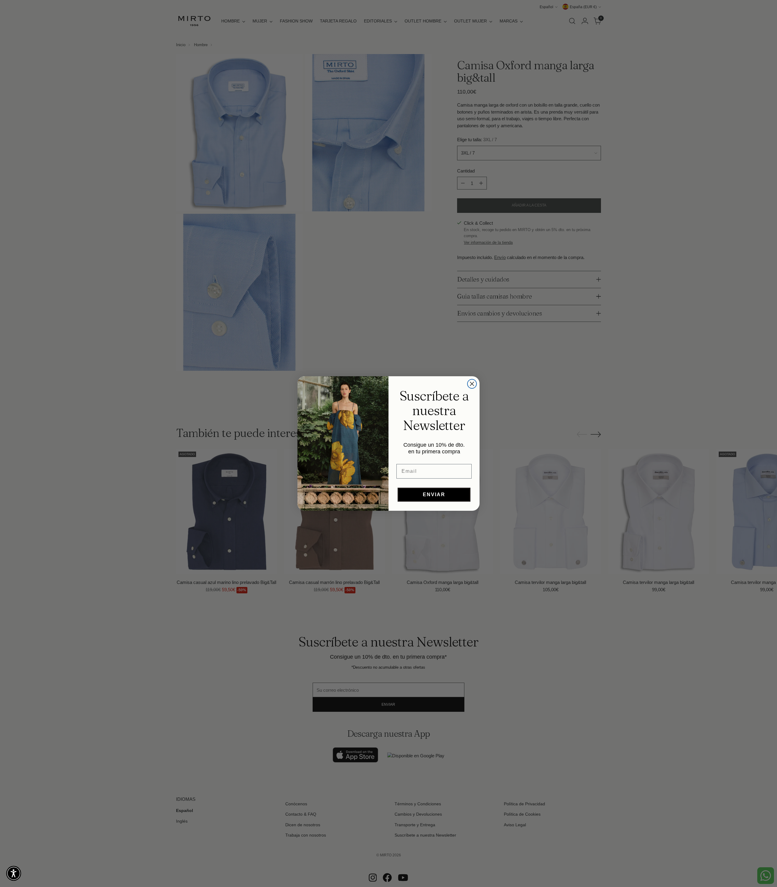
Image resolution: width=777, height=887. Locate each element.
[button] (13, 873)
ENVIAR (434, 494)
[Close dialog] (472, 383)
